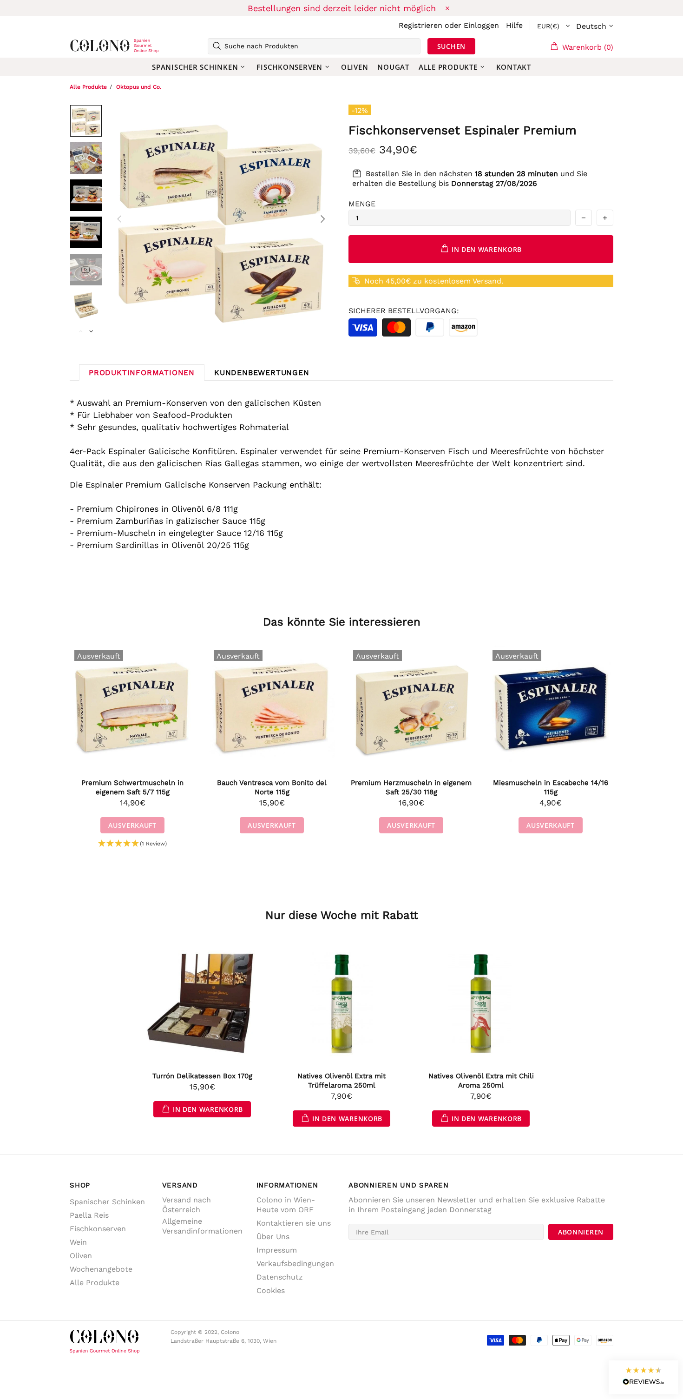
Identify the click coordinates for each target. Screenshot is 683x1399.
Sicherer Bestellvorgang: (403, 310)
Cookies (270, 1290)
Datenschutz (279, 1277)
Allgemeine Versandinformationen (202, 1226)
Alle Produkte (88, 87)
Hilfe (514, 25)
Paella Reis (89, 1215)
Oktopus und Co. (138, 87)
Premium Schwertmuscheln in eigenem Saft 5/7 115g (132, 787)
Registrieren (420, 25)
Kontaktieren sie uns (293, 1223)
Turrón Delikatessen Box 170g (202, 1076)
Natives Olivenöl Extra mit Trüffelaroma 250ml (341, 1080)
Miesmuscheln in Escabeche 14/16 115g (550, 787)
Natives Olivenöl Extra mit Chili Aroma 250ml (481, 1080)
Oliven (81, 1255)
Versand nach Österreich (186, 1204)
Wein (78, 1242)
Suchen (451, 46)
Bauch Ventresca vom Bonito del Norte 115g (272, 787)
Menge (361, 203)
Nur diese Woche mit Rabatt (341, 915)
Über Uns (272, 1236)
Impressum (276, 1250)
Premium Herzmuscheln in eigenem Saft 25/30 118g (411, 787)
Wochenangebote (101, 1269)
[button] (132, 844)
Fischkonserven (98, 1228)
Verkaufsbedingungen (295, 1263)
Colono (84, 46)
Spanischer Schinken (107, 1201)
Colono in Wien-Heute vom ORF (285, 1204)
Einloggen (481, 25)
